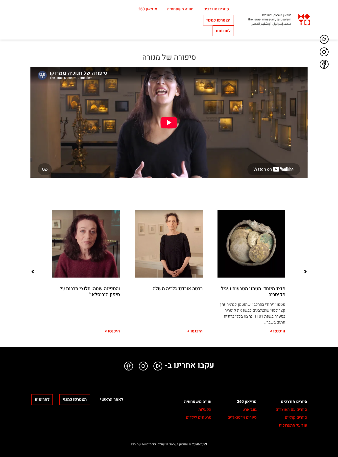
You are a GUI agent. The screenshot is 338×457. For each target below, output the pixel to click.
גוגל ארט (249, 410)
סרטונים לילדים (198, 417)
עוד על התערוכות (293, 425)
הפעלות (204, 410)
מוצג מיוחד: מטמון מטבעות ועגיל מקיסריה (253, 291)
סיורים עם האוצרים (291, 410)
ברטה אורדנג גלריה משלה (178, 288)
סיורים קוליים (296, 417)
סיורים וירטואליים (242, 417)
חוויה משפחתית (180, 9)
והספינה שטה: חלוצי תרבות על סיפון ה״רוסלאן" (90, 291)
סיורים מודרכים (216, 9)
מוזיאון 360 (147, 9)
